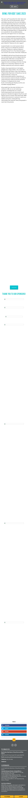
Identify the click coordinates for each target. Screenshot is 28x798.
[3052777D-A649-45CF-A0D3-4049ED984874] (14, 254)
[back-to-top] (14, 739)
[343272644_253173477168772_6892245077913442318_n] (14, 116)
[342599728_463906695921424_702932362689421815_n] (14, 155)
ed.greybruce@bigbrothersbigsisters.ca (13, 757)
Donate (21, 796)
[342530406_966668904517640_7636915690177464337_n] (14, 214)
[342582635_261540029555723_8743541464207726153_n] (14, 175)
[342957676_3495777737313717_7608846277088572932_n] (14, 135)
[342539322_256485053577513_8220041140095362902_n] (14, 195)
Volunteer (7, 796)
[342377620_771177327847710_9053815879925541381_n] (14, 234)
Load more (14, 287)
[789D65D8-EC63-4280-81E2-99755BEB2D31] (14, 274)
